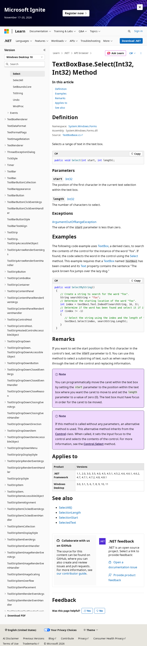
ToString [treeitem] (18, 93)
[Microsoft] (6, 31)
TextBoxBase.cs (72, 135)
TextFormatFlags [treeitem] (17, 132)
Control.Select (94, 444)
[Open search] (129, 31)
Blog (51, 638)
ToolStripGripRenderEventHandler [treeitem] (26, 470)
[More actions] (141, 53)
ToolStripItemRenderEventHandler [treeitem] (25, 603)
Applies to (61, 103)
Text (83, 266)
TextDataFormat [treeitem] (16, 126)
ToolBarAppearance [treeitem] (19, 189)
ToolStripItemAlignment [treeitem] (21, 502)
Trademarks (30, 643)
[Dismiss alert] (140, 7)
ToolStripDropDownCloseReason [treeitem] (25, 393)
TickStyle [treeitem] (12, 158)
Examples (61, 93)
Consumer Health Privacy (108, 638)
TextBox (103, 246)
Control (60, 434)
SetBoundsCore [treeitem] (22, 86)
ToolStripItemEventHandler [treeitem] (23, 546)
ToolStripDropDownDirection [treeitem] (24, 424)
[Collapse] (44, 50)
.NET (67, 53)
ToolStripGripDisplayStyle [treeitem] (22, 454)
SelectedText (67, 523)
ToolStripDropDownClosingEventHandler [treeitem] (25, 415)
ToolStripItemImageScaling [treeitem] (23, 574)
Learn (56, 53)
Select (134, 256)
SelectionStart (68, 518)
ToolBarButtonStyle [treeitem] (18, 219)
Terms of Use (10, 643)
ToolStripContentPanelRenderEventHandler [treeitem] (25, 311)
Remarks (60, 98)
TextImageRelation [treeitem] (18, 139)
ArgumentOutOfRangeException (74, 222)
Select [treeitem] (16, 73)
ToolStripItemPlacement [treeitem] (21, 587)
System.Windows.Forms (82, 126)
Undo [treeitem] (16, 99)
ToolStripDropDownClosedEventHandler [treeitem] (25, 383)
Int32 (68, 179)
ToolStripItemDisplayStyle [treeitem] (22, 533)
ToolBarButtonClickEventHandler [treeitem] (25, 211)
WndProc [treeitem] (18, 106)
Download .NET (131, 41)
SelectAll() (65, 508)
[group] (98, 308)
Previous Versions (33, 638)
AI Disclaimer (11, 638)
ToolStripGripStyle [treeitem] (18, 478)
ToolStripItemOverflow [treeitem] (20, 580)
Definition (61, 89)
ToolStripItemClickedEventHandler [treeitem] (25, 518)
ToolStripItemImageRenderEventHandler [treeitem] (25, 566)
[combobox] (24, 57)
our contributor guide (71, 573)
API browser (81, 53)
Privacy (82, 638)
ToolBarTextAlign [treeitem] (17, 226)
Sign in (138, 31)
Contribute (67, 638)
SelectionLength (70, 513)
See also (60, 107)
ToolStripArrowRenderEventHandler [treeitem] (25, 263)
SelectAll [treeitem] (18, 80)
